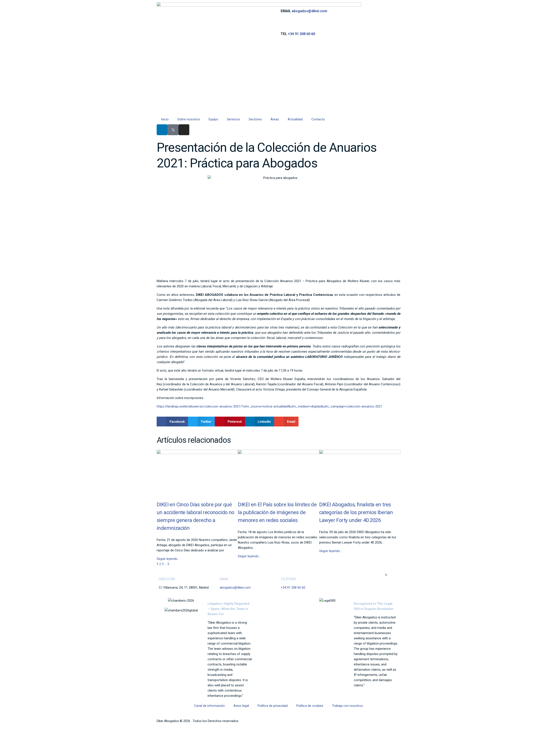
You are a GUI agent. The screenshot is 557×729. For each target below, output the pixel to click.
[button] (172, 421)
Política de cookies (309, 706)
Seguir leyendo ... (168, 559)
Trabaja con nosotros (347, 706)
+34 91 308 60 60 (301, 34)
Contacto (318, 119)
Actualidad (295, 119)
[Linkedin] (162, 129)
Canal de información (209, 706)
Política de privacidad (273, 706)
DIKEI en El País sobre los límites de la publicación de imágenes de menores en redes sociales (277, 512)
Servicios (233, 119)
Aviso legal (241, 706)
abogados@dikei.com (309, 11)
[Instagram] (183, 129)
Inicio (165, 119)
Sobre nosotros (188, 119)
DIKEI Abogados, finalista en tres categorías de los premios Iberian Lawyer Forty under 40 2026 (356, 512)
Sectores (255, 119)
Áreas (274, 119)
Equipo (213, 119)
